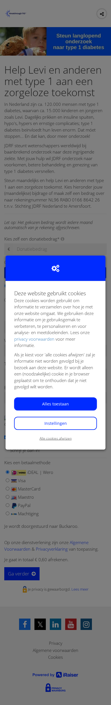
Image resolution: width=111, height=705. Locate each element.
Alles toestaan (55, 403)
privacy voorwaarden (34, 339)
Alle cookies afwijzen (56, 438)
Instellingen (55, 423)
